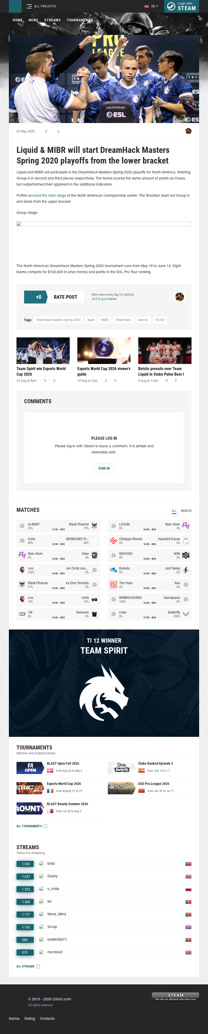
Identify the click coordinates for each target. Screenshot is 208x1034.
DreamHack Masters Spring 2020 (58, 320)
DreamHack (123, 320)
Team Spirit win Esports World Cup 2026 (41, 371)
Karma (14, 1019)
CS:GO (160, 320)
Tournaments (80, 20)
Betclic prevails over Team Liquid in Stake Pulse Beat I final (161, 371)
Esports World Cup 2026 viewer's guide (103, 371)
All (174, 511)
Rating (30, 1019)
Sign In (104, 468)
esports (143, 320)
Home (18, 20)
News (33, 20)
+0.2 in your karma (103, 299)
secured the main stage (46, 195)
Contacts (47, 1019)
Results (186, 511)
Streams (52, 20)
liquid (91, 320)
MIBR (105, 320)
